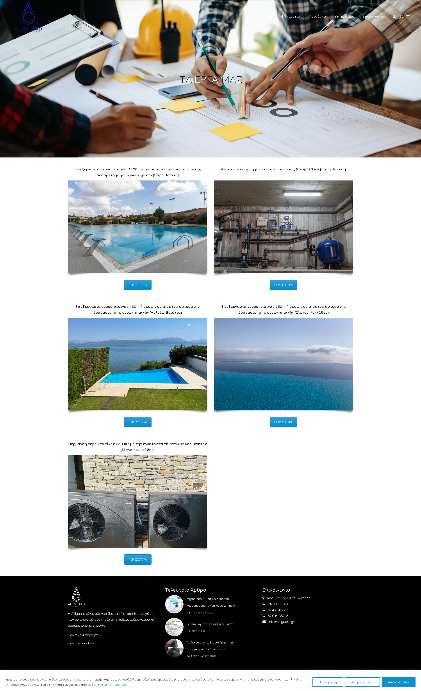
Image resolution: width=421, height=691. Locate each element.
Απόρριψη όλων (362, 682)
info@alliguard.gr (281, 622)
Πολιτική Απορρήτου (112, 684)
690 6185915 (278, 616)
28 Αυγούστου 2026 (200, 612)
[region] (210, 680)
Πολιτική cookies (81, 643)
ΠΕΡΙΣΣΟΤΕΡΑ (137, 285)
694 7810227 (278, 610)
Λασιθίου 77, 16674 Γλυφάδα (289, 598)
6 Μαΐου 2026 (196, 631)
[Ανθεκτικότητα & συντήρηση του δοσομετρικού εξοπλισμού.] (174, 648)
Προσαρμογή (328, 682)
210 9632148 (278, 604)
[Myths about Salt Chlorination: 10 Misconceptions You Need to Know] (174, 604)
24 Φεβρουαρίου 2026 (201, 656)
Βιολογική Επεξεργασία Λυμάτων (211, 624)
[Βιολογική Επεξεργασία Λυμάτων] (174, 627)
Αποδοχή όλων (398, 682)
